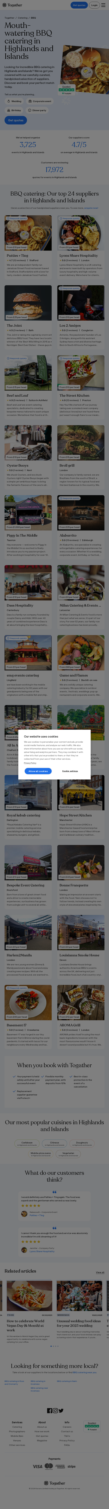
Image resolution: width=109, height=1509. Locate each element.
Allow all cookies (38, 770)
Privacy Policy (30, 763)
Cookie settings (70, 771)
